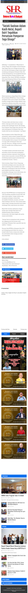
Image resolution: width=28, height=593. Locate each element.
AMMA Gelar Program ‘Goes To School (12, 495)
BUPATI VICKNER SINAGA (21, 43)
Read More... (12, 497)
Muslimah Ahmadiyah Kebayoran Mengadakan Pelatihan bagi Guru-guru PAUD (16, 511)
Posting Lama (24, 329)
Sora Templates (11, 590)
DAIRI (3, 44)
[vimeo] (12, 1)
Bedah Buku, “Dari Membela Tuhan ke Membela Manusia (16, 519)
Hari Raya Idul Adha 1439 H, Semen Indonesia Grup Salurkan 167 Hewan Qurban (16, 564)
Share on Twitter (9, 248)
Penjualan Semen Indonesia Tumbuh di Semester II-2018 (16, 572)
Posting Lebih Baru (5, 329)
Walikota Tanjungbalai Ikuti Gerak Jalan (17, 555)
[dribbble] (18, 1)
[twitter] (9, 1)
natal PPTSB (7, 44)
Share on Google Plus (10, 253)
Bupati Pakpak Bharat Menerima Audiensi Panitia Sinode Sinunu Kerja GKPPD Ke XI (13, 547)
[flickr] (15, 1)
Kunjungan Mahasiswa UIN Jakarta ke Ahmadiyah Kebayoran (16, 503)
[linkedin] (22, 1)
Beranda (15, 329)
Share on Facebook (9, 244)
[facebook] (5, 1)
